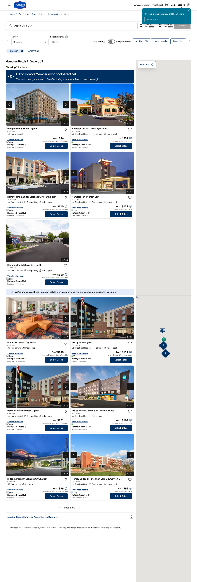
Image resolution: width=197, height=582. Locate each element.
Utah (27, 14)
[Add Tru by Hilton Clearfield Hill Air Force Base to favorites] (130, 411)
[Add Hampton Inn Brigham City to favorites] (130, 197)
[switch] (111, 41)
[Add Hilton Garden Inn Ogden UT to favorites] (65, 343)
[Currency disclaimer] (66, 37)
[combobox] (71, 26)
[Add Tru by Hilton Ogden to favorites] (130, 343)
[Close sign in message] (189, 10)
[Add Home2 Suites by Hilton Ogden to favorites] (65, 411)
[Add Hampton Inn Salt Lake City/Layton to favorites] (130, 129)
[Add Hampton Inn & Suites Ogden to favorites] (65, 129)
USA (19, 14)
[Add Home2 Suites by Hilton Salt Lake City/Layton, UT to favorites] (130, 479)
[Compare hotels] (111, 42)
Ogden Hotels (38, 14)
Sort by (15, 37)
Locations (10, 14)
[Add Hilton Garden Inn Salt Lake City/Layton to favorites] (65, 479)
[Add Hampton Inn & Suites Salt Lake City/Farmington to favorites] (65, 197)
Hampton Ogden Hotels (58, 14)
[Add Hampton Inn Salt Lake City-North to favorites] (65, 265)
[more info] (66, 138)
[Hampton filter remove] (21, 51)
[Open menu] (9, 5)
